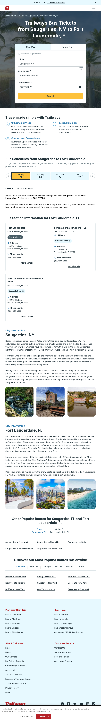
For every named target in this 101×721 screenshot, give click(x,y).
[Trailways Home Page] (7, 8)
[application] (27, 247)
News (8, 652)
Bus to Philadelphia (14, 632)
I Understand (43, 716)
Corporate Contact (63, 661)
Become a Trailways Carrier (18, 679)
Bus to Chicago (12, 628)
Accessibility (11, 670)
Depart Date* (25, 82)
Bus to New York (13, 614)
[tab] (39, 531)
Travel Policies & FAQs (15, 683)
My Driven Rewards (14, 661)
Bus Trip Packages (63, 623)
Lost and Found (61, 657)
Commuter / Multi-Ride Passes (68, 632)
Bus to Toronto (12, 623)
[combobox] (50, 63)
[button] (8, 175)
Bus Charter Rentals (63, 628)
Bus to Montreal (12, 619)
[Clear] (80, 64)
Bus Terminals (61, 619)
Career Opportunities (15, 665)
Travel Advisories (56, 2)
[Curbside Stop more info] (69, 240)
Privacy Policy (12, 688)
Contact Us (59, 648)
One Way (30, 47)
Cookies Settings (26, 716)
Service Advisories (63, 652)
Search (50, 96)
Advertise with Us (13, 674)
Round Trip (67, 47)
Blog (7, 648)
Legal (7, 692)
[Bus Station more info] (21, 237)
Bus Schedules (61, 614)
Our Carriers (11, 657)
